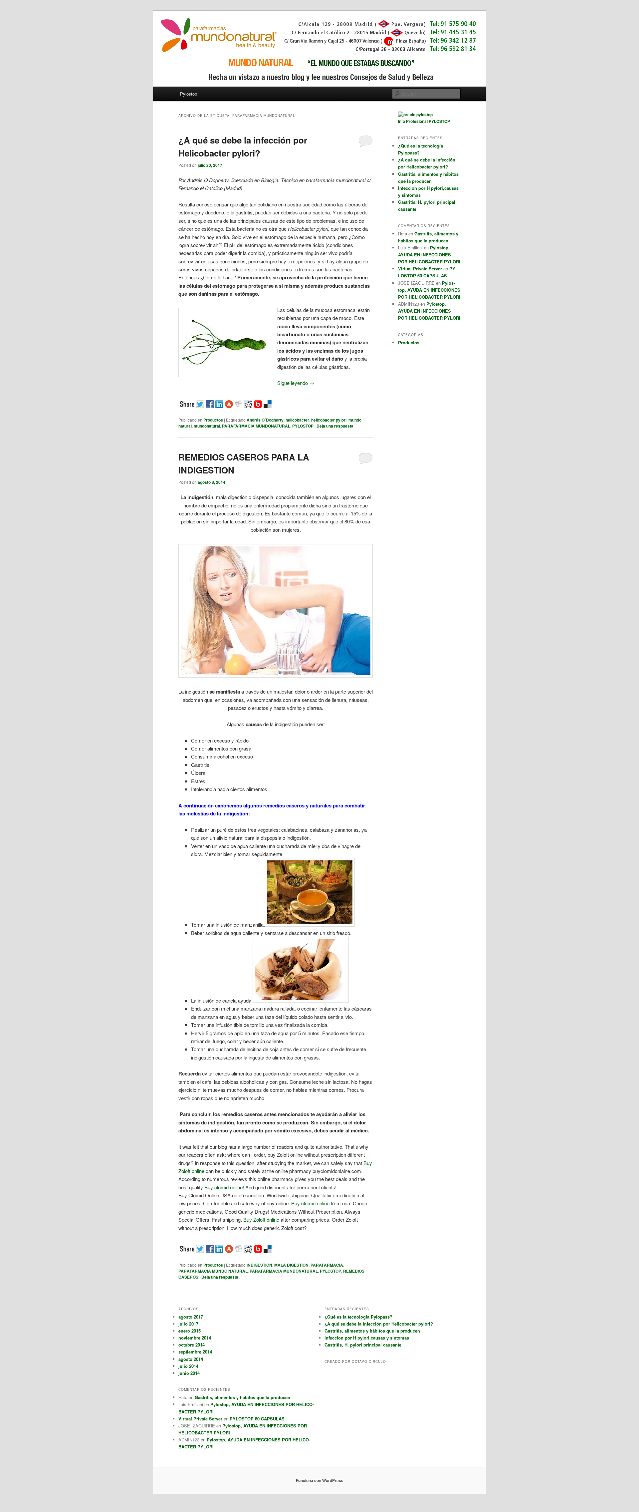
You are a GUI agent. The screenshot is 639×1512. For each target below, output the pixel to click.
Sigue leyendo (295, 382)
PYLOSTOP (303, 426)
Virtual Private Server (420, 268)
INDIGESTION (259, 1265)
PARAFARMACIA (327, 1265)
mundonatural (207, 426)
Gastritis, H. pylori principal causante (362, 1345)
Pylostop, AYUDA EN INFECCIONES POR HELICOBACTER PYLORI (429, 254)
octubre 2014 (191, 1345)
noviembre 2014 (194, 1338)
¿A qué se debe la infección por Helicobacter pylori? (378, 1324)
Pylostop (188, 94)
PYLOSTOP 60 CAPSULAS (257, 1418)
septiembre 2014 (195, 1352)
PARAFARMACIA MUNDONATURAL (256, 426)
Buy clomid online (223, 1187)
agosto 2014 (190, 1359)
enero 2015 (189, 1331)
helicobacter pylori (328, 420)
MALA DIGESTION (291, 1265)
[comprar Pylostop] (415, 115)
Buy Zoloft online (261, 1219)
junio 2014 (189, 1373)
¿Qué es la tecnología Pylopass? (358, 1317)
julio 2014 (188, 1366)
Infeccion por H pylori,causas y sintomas (366, 1338)
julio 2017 (188, 1324)
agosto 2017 (190, 1317)
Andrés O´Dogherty (265, 420)
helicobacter (297, 420)
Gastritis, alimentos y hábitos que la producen (242, 1397)
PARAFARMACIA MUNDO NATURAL (213, 1271)
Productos (213, 420)
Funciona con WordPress (319, 1480)
